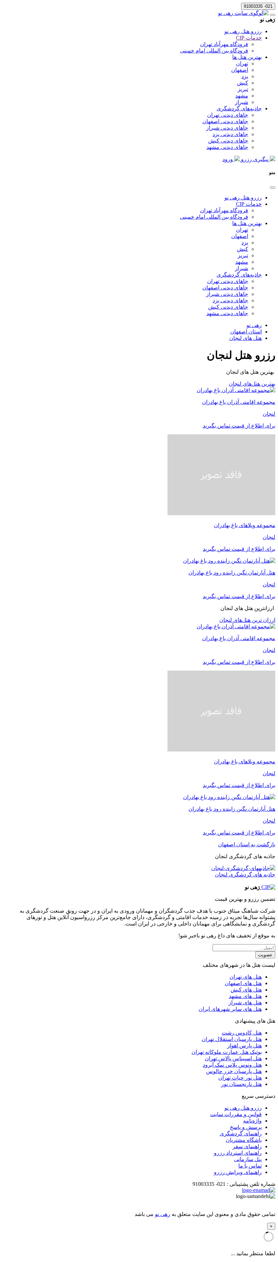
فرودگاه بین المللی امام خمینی (214, 50)
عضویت (265, 954)
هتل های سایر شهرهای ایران (230, 1009)
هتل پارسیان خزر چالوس (234, 1071)
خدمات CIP (249, 38)
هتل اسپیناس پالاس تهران (233, 1058)
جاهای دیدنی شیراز (227, 128)
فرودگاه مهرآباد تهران (224, 44)
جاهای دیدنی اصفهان (225, 121)
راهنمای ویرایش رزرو (238, 1172)
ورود (228, 159)
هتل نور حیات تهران (240, 1078)
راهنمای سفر (247, 1146)
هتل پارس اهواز (244, 1045)
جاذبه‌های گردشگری (239, 108)
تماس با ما (250, 1166)
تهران (242, 63)
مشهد (241, 96)
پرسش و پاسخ (246, 1127)
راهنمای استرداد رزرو (238, 1153)
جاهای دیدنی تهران (227, 115)
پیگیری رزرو (255, 159)
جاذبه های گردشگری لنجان (245, 874)
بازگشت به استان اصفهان (246, 844)
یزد (244, 76)
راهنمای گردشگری (241, 1133)
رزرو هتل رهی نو (243, 31)
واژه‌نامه (252, 1121)
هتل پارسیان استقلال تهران (232, 1039)
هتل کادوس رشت (242, 1033)
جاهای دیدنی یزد (230, 134)
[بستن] (272, 188)
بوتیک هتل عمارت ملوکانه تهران (227, 1052)
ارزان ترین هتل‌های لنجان (247, 620)
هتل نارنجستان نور (241, 1084)
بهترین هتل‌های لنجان (252, 384)
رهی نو (162, 1214)
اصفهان (239, 70)
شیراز (241, 102)
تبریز (243, 89)
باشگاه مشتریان (244, 1140)
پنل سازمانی (248, 1159)
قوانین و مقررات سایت (236, 1114)
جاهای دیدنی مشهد (227, 147)
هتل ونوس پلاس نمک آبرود (232, 1065)
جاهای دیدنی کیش (228, 141)
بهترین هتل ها (247, 57)
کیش (242, 83)
